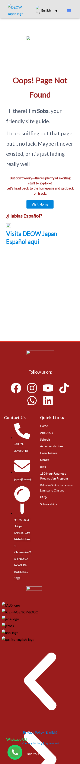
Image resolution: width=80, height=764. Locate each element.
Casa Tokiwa (48, 453)
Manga (44, 460)
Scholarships (48, 504)
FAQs (44, 497)
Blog (43, 467)
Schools (45, 439)
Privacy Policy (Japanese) (40, 743)
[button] (69, 10)
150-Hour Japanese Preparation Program (54, 476)
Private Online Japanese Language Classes (56, 488)
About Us (46, 433)
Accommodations (51, 446)
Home (44, 426)
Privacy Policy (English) (40, 732)
